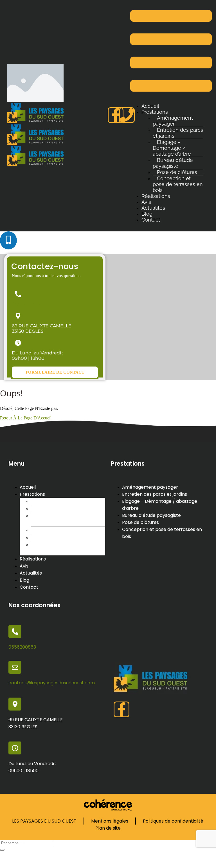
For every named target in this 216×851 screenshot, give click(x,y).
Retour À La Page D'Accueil (25, 418)
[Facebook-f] (115, 115)
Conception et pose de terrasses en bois (178, 184)
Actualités (153, 208)
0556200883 (26, 304)
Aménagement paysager (173, 121)
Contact (150, 220)
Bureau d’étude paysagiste (173, 163)
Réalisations (155, 196)
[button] (55, 372)
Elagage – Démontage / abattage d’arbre (172, 148)
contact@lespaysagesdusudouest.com (51, 683)
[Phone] (127, 115)
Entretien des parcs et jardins (178, 133)
